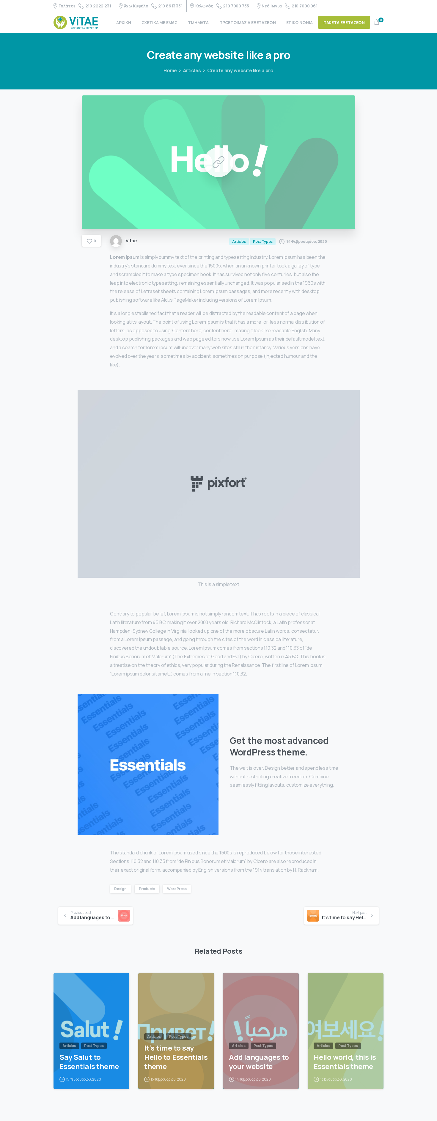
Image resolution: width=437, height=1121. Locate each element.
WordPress (177, 888)
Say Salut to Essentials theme (89, 1062)
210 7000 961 (304, 6)
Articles (192, 70)
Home (170, 70)
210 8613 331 (170, 6)
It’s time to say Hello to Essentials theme (176, 1057)
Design (120, 888)
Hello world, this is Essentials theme (345, 1062)
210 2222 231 (98, 6)
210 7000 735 (236, 6)
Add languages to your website (259, 1062)
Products (147, 888)
